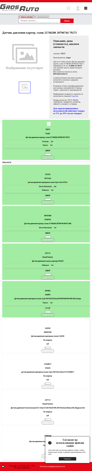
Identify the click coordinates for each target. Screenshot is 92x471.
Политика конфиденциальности (52, 467)
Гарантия (74, 96)
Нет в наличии (48, 351)
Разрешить (67, 459)
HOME (1, 5)
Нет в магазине (48, 157)
